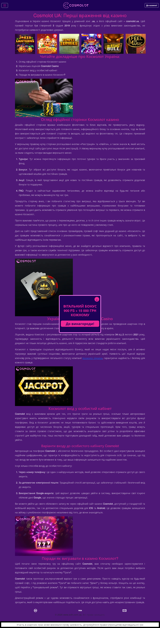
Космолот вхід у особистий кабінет (38, 70)
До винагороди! (80, 323)
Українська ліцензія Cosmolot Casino (39, 66)
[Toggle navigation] (4, 5)
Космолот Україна (92, 358)
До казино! (151, 5)
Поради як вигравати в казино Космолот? (42, 74)
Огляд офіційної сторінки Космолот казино (42, 61)
